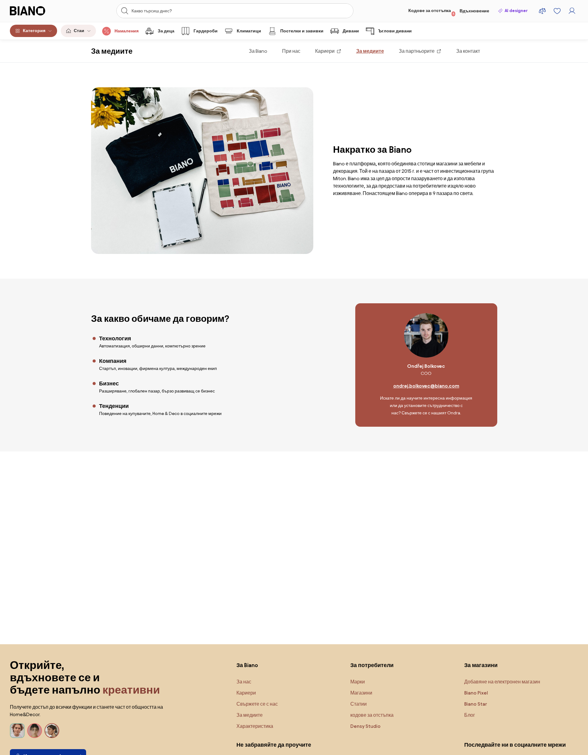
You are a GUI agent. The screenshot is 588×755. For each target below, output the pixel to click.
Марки (357, 681)
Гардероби (206, 31)
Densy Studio (365, 726)
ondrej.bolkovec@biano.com (426, 385)
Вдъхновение (474, 11)
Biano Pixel (476, 692)
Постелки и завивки (301, 31)
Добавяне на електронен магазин (502, 681)
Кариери (325, 51)
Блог (469, 715)
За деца (166, 31)
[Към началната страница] (37, 10)
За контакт (468, 51)
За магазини (481, 665)
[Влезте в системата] (572, 11)
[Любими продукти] (557, 11)
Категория (34, 30)
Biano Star (475, 704)
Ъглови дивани (395, 31)
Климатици (249, 31)
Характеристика (254, 726)
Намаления (127, 31)
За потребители (372, 665)
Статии (358, 704)
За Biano (258, 51)
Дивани (351, 31)
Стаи (79, 30)
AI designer (516, 10)
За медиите (370, 51)
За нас (243, 681)
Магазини (361, 692)
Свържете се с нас (257, 704)
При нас (291, 51)
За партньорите (417, 51)
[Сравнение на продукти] (542, 11)
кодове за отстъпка (372, 715)
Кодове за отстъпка (431, 12)
